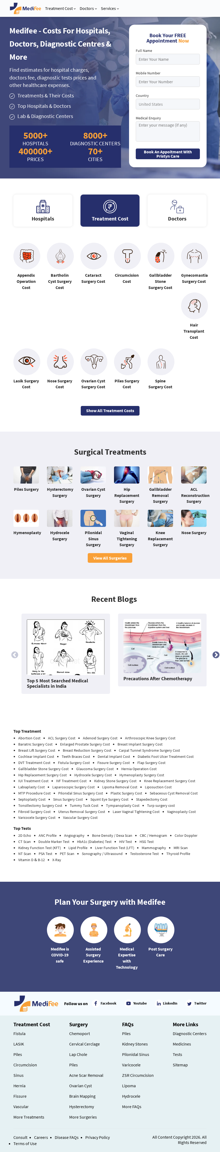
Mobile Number (148, 73)
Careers (41, 1137)
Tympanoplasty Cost (123, 805)
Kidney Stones (135, 1044)
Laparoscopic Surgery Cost (73, 787)
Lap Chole (78, 1054)
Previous (13, 653)
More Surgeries (83, 1117)
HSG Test (147, 841)
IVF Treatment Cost (71, 780)
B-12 (41, 859)
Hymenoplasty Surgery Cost (141, 775)
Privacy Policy (97, 1137)
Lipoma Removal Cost (119, 787)
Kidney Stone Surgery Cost (115, 780)
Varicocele (131, 1064)
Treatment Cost (59, 8)
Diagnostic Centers (190, 1033)
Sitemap (180, 1064)
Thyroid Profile (178, 853)
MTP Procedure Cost (34, 793)
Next (214, 653)
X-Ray (56, 859)
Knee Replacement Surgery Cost (169, 780)
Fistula (19, 1033)
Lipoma (129, 1085)
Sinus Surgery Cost (68, 799)
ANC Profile (48, 835)
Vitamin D (26, 859)
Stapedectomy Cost (151, 799)
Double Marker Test (53, 841)
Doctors (87, 8)
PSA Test (45, 853)
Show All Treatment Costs (110, 410)
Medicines (182, 1044)
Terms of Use (25, 1143)
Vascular (21, 1106)
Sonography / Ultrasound (102, 853)
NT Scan (24, 853)
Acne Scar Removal (86, 1075)
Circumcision (25, 1064)
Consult (20, 1137)
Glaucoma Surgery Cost (95, 768)
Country (142, 95)
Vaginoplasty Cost (181, 811)
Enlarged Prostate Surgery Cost (85, 744)
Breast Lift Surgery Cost (36, 750)
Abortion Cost (29, 738)
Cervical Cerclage (84, 1044)
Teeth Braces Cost (76, 756)
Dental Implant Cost (114, 756)
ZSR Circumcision (138, 1075)
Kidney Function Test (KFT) (39, 847)
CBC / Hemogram (153, 835)
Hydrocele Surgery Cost (93, 775)
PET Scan (67, 853)
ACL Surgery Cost (61, 738)
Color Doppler (186, 835)
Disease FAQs (67, 1137)
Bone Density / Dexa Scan (112, 835)
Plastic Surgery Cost (126, 793)
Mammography (154, 847)
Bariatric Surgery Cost (35, 744)
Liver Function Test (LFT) (114, 847)
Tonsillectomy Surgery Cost (40, 805)
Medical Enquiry (148, 118)
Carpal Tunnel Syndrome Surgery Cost (149, 750)
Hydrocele (131, 1096)
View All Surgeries (110, 558)
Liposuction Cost (158, 787)
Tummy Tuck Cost (84, 805)
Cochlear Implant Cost (36, 756)
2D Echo (24, 835)
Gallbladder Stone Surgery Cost (43, 768)
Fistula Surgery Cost (74, 762)
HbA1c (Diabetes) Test (94, 841)
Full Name (144, 50)
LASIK (18, 1044)
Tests (177, 1054)
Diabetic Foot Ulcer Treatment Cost (166, 756)
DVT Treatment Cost (34, 762)
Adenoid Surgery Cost (100, 738)
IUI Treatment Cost (33, 780)
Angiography (74, 835)
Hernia (19, 1085)
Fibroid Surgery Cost (34, 811)
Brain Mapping (82, 1096)
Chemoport (79, 1033)
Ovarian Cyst (80, 1085)
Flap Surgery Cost (151, 762)
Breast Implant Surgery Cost (140, 744)
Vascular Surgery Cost (80, 817)
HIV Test (125, 841)
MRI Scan (181, 847)
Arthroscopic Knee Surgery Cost (150, 738)
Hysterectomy (81, 1106)
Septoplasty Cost (32, 799)
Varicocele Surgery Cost (37, 817)
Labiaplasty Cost (31, 787)
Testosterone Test (144, 853)
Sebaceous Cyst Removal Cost (174, 793)
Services (108, 8)
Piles (17, 1054)
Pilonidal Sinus (135, 1054)
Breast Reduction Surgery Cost (87, 750)
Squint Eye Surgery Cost (109, 799)
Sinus (18, 1075)
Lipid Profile (77, 847)
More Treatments (28, 1117)
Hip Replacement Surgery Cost (42, 775)
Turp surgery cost (161, 805)
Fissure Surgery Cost (113, 762)
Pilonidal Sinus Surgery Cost (80, 793)
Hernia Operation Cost (139, 768)
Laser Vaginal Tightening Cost (136, 811)
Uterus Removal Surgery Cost (81, 811)
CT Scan (24, 841)
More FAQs (131, 1106)
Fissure (20, 1096)
